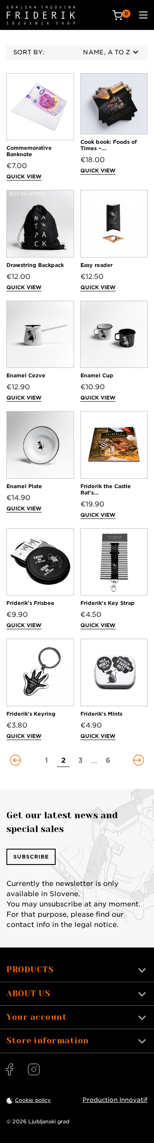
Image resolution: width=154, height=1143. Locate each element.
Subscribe (31, 856)
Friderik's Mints (101, 714)
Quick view (23, 176)
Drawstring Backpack (35, 265)
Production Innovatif (115, 1099)
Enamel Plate (24, 486)
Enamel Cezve (25, 375)
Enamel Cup (96, 375)
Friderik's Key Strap (107, 603)
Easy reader (96, 265)
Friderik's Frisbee (30, 603)
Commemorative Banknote (29, 151)
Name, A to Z (106, 52)
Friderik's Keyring (31, 714)
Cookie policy (33, 1100)
